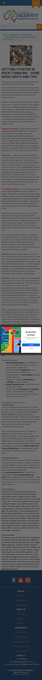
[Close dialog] (40, 328)
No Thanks (31, 348)
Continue (31, 345)
